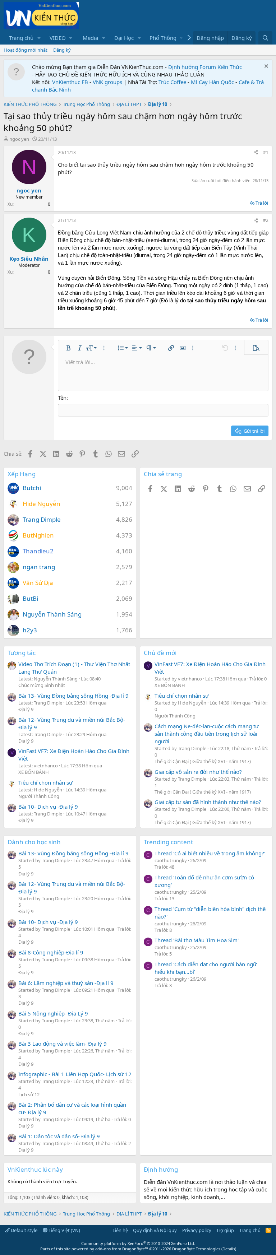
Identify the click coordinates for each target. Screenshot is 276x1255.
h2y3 (30, 630)
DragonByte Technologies (196, 1248)
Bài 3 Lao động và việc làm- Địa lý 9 (62, 1043)
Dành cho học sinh (34, 842)
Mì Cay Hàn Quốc (212, 81)
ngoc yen (19, 139)
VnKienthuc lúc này (35, 1169)
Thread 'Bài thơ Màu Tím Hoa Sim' (197, 940)
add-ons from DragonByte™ (121, 1248)
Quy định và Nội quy (155, 1230)
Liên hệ (120, 1230)
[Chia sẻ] (256, 153)
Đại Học (124, 37)
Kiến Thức (229, 66)
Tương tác (22, 653)
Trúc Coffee (172, 81)
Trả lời (262, 203)
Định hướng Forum (192, 66)
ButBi (30, 598)
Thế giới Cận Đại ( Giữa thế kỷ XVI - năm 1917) (203, 761)
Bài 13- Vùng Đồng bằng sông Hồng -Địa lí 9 (73, 695)
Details (228, 1248)
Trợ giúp (225, 1230)
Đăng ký (62, 50)
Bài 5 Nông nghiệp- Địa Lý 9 (53, 1013)
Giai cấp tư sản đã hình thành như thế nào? (208, 801)
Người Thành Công (38, 796)
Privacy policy (196, 1230)
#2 (265, 220)
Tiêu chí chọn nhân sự (45, 782)
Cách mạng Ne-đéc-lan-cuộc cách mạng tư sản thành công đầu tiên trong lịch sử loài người (207, 733)
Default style (23, 1230)
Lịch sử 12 (29, 1094)
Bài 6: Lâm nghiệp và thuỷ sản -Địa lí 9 (66, 982)
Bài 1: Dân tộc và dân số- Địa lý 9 (59, 1136)
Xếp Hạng (22, 474)
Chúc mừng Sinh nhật (41, 685)
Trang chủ (21, 37)
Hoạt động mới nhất (25, 50)
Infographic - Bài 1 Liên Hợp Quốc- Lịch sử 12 (75, 1074)
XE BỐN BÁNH (33, 772)
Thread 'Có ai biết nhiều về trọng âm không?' (210, 853)
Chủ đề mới (160, 653)
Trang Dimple (42, 519)
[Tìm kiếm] (265, 38)
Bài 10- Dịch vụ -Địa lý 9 (48, 806)
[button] (39, 38)
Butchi (32, 488)
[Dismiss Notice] (265, 67)
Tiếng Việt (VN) (63, 1230)
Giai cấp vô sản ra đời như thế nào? (198, 771)
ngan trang (39, 567)
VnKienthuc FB (70, 81)
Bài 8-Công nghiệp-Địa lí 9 (50, 952)
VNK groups (107, 81)
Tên (62, 397)
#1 (265, 152)
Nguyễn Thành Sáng (52, 614)
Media (90, 37)
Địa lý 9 (25, 709)
